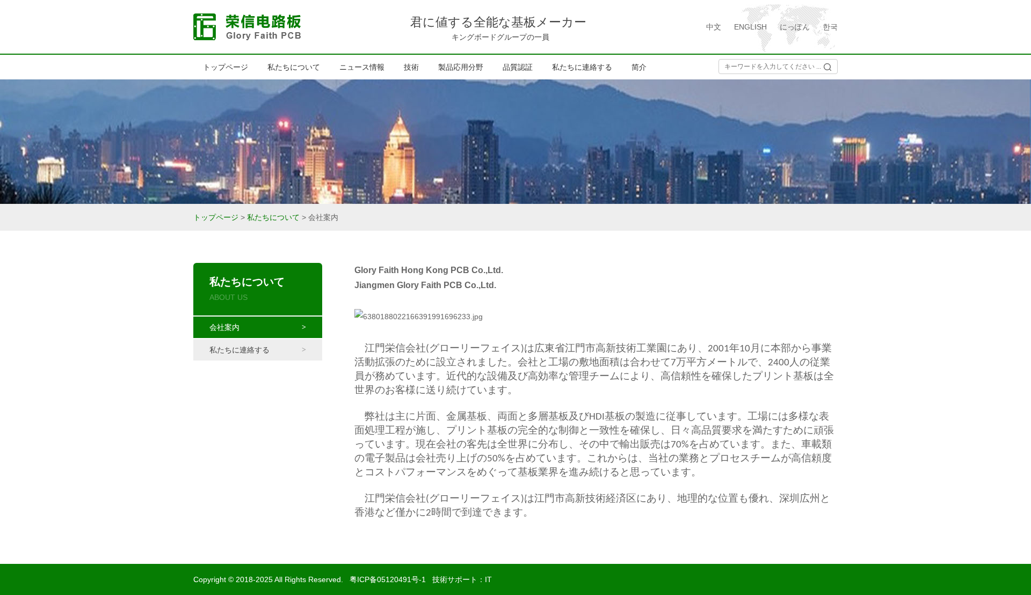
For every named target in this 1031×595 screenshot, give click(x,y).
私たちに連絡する (582, 67)
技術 (411, 67)
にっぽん (795, 27)
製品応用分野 (460, 67)
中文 (713, 27)
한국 (830, 27)
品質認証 (518, 67)
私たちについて (293, 67)
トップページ (225, 67)
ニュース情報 (361, 67)
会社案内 (232, 327)
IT (488, 579)
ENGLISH (750, 27)
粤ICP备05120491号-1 (388, 579)
